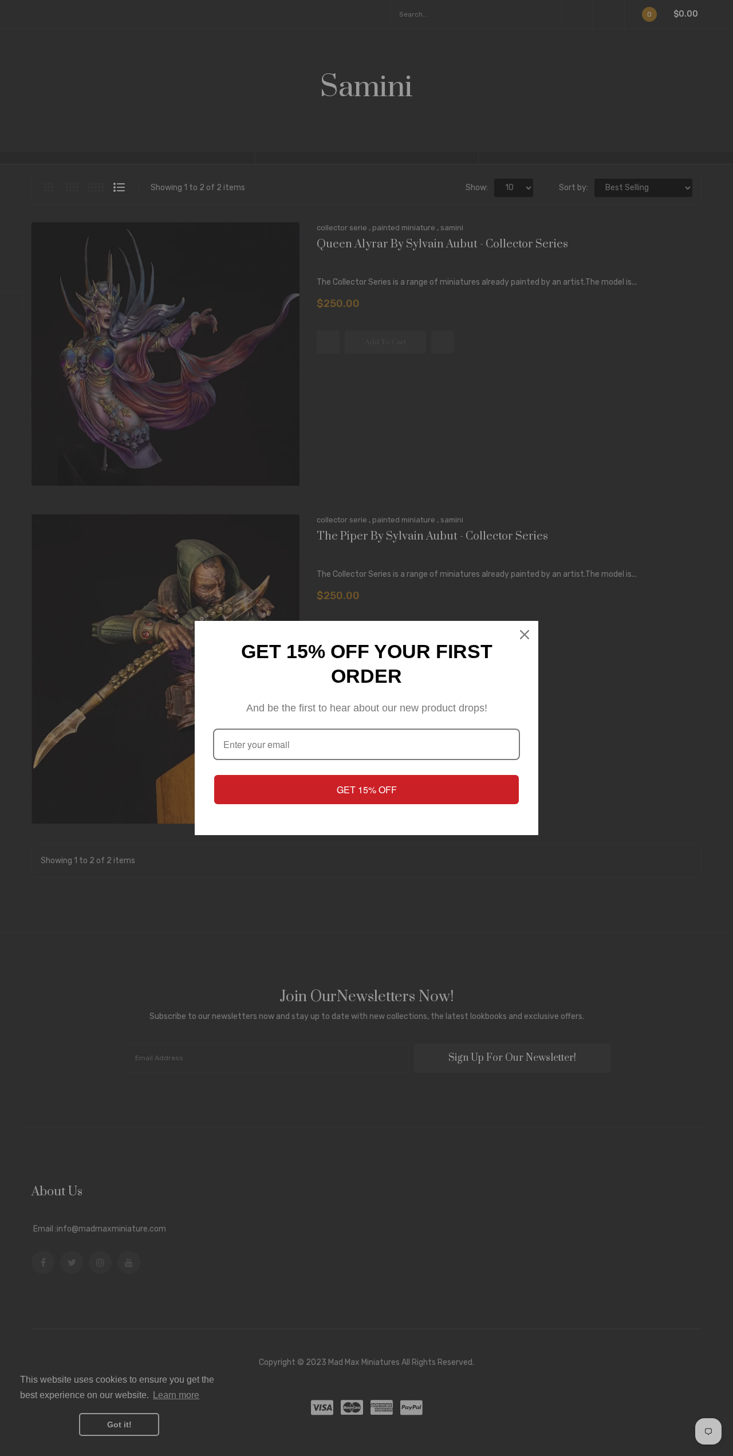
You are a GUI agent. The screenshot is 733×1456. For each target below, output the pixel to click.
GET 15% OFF (367, 789)
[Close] (524, 634)
